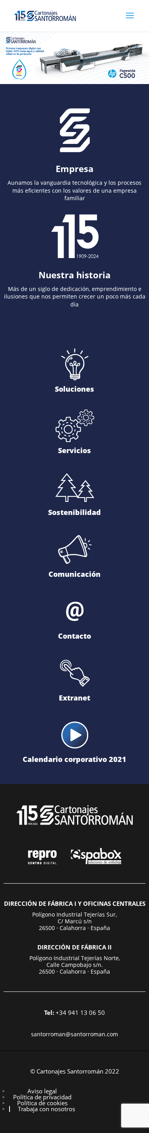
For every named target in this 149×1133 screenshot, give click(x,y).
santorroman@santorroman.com (74, 1034)
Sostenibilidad (74, 512)
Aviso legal (42, 1091)
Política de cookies (42, 1103)
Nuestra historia (74, 275)
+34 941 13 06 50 (74, 1012)
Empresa (74, 168)
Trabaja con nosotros (46, 1109)
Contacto (74, 636)
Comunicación (74, 574)
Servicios (74, 450)
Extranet (74, 697)
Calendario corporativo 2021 (74, 759)
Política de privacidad (42, 1097)
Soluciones (74, 389)
